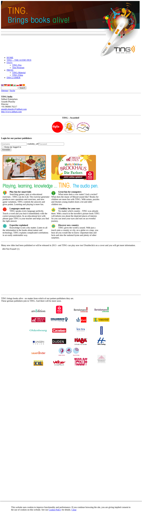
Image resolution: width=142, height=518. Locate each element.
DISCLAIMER (13, 77)
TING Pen (16, 65)
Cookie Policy (55, 510)
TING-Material (19, 72)
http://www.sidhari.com (11, 111)
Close (73, 510)
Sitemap (4, 90)
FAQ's (9, 62)
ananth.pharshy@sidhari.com (14, 109)
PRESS (10, 70)
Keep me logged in (12, 147)
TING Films (17, 75)
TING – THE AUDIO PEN (19, 60)
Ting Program (18, 67)
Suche (12, 90)
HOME (10, 57)
